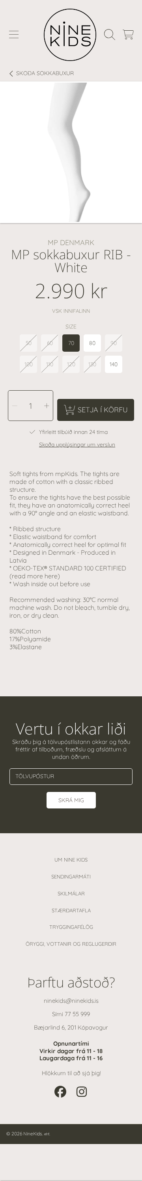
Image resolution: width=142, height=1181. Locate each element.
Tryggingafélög (71, 927)
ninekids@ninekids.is (71, 1000)
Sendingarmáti (71, 876)
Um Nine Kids (71, 859)
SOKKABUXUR (45, 73)
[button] (13, 34)
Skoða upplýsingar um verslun (77, 444)
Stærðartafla (71, 910)
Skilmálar (71, 893)
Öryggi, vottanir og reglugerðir (71, 944)
